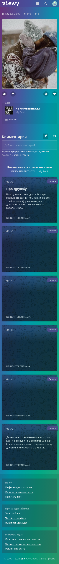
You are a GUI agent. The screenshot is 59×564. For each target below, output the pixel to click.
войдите (35, 151)
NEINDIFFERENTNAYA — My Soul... (29, 171)
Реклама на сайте (15, 548)
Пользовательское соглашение (23, 539)
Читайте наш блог (15, 517)
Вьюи (24, 558)
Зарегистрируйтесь (13, 151)
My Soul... (28, 110)
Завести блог (12, 513)
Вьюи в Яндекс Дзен (17, 522)
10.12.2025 (8, 13)
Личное (12, 119)
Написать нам (13, 496)
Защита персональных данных (23, 543)
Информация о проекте (19, 487)
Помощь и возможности (19, 491)
